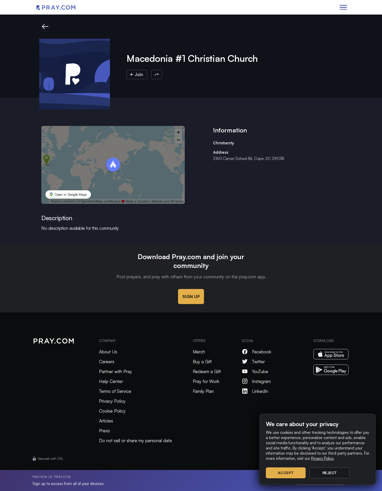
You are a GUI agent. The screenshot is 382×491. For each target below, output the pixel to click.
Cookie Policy (112, 411)
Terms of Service (115, 391)
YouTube (260, 371)
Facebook (261, 351)
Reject (329, 472)
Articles (106, 420)
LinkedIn (260, 391)
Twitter (258, 361)
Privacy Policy (112, 401)
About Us (108, 351)
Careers (106, 361)
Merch (199, 351)
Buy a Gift (202, 361)
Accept (286, 472)
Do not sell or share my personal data (135, 440)
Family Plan (203, 391)
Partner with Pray (115, 371)
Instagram (261, 381)
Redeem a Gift (207, 371)
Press (104, 430)
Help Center (111, 381)
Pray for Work (206, 381)
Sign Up (191, 296)
